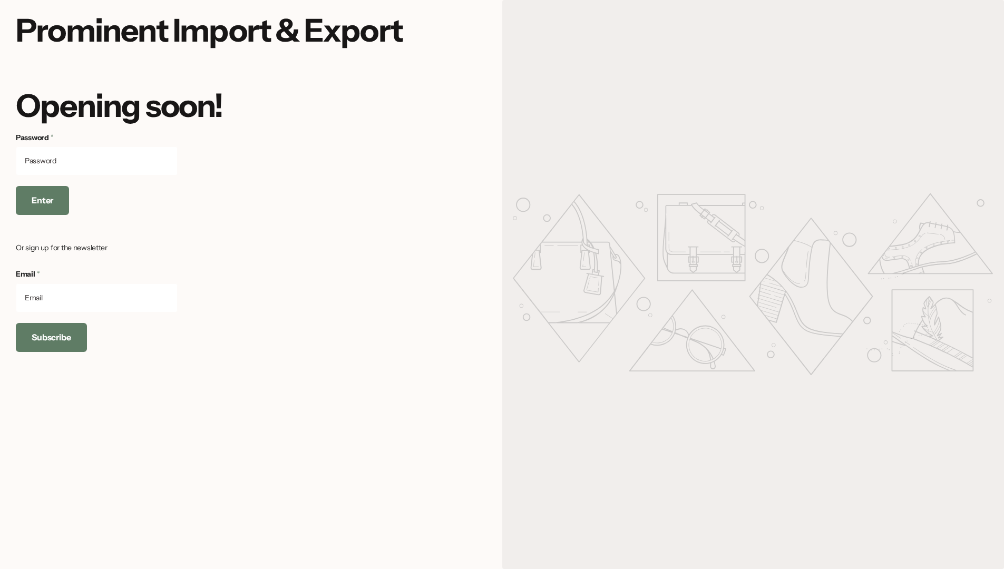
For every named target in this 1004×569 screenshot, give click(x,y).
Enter (42, 200)
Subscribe (51, 337)
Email (28, 274)
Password (35, 137)
